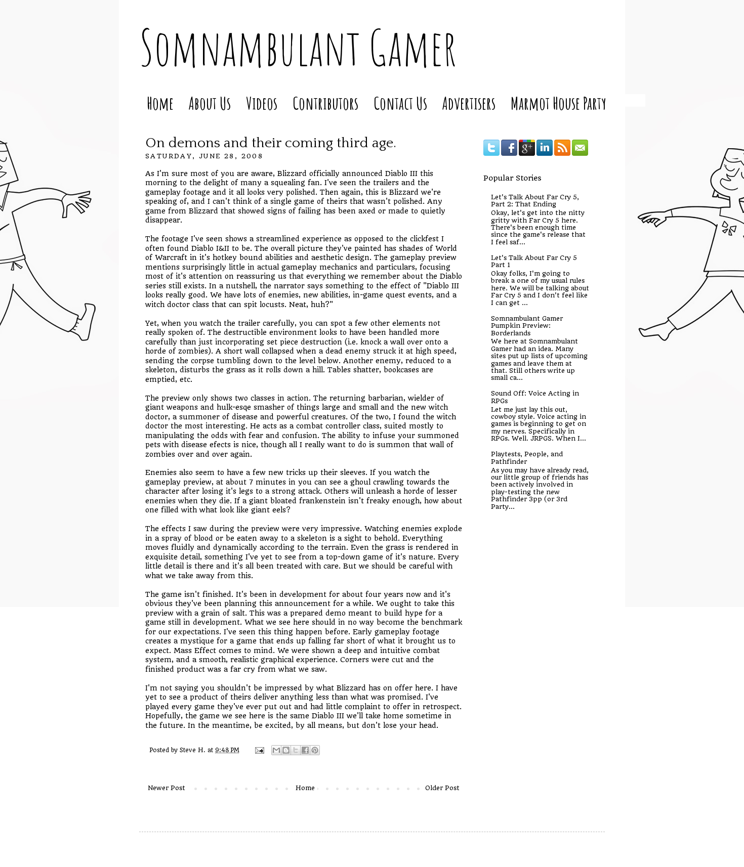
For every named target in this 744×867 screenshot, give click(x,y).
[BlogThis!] (286, 750)
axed (367, 211)
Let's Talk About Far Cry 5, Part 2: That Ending (535, 200)
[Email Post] (259, 750)
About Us (210, 103)
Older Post (442, 788)
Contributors (325, 103)
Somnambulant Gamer (298, 47)
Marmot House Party (558, 103)
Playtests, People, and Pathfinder (527, 457)
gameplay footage (177, 192)
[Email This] (276, 750)
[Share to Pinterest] (315, 750)
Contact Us (400, 103)
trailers (386, 183)
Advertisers (468, 103)
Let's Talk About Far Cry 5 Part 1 (534, 261)
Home (160, 103)
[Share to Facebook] (305, 750)
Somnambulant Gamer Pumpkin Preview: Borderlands (527, 326)
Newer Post (166, 788)
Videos (261, 103)
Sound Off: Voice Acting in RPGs (535, 396)
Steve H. (194, 750)
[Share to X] (296, 750)
